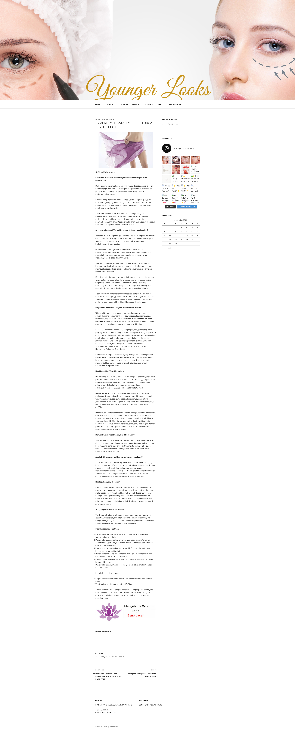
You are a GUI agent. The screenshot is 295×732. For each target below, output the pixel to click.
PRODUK (135, 104)
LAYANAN (147, 104)
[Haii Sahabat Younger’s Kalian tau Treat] (176, 198)
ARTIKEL (161, 104)
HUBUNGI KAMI (175, 104)
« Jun (169, 247)
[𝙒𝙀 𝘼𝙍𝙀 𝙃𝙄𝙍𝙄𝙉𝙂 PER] (195, 198)
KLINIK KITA (109, 104)
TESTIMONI (123, 104)
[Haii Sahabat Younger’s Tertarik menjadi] (166, 198)
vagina (121, 657)
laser (101, 657)
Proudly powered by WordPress (106, 727)
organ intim (111, 657)
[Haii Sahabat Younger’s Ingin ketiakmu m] (185, 198)
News (101, 654)
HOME (97, 104)
